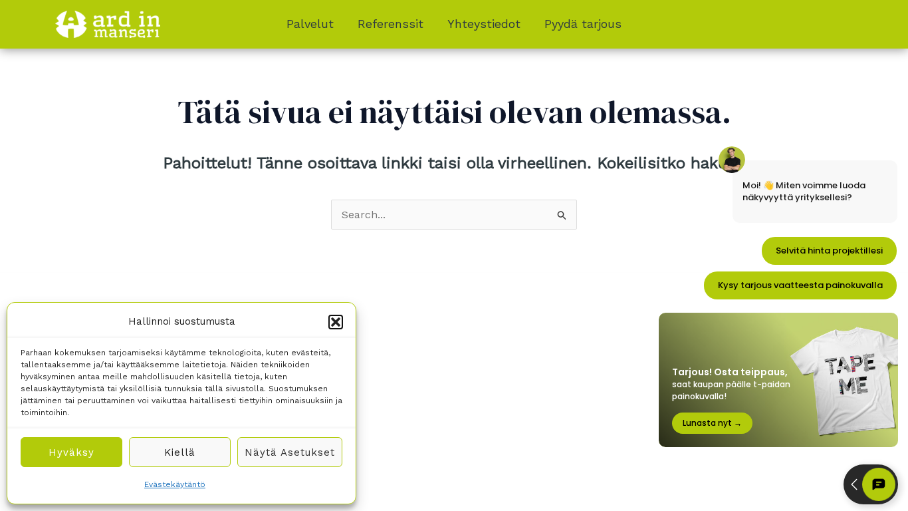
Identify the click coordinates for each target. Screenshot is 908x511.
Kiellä (179, 452)
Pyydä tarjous (583, 24)
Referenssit (390, 24)
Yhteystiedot (483, 24)
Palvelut (310, 24)
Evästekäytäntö (174, 484)
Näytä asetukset (290, 452)
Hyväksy (71, 452)
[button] (335, 322)
